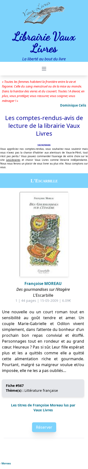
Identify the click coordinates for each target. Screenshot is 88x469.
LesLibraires (13, 160)
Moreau (6, 463)
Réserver (44, 427)
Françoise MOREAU (43, 283)
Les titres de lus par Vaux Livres (43, 407)
